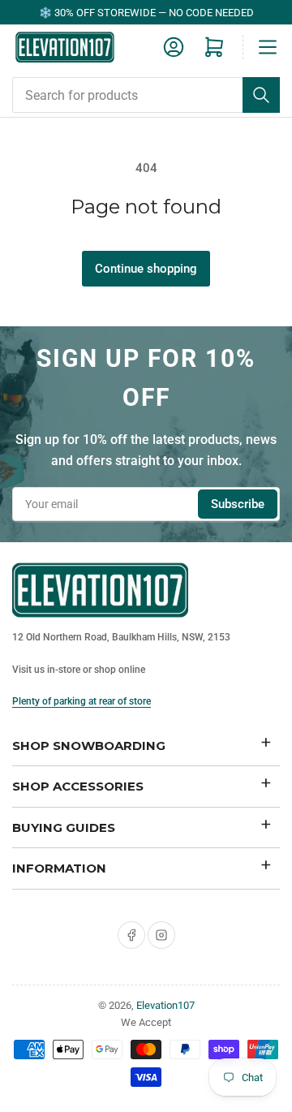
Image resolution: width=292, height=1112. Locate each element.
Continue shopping (146, 268)
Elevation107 (165, 1005)
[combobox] (146, 95)
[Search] (261, 95)
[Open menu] (268, 47)
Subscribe (237, 504)
